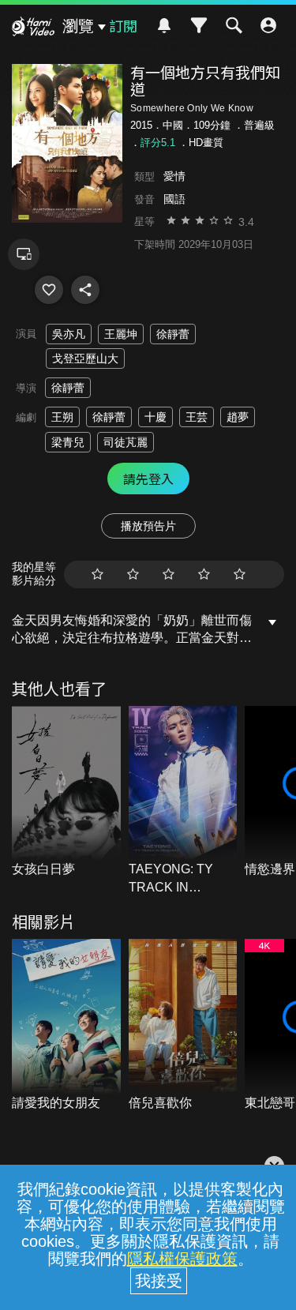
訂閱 (123, 25)
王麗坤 (120, 334)
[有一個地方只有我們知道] (49, 290)
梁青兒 (67, 442)
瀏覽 (78, 26)
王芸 (196, 417)
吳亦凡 (68, 334)
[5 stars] (239, 574)
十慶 (155, 417)
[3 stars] (168, 574)
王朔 (62, 417)
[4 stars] (204, 574)
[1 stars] (97, 574)
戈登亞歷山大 (85, 358)
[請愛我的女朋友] (66, 1025)
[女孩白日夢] (66, 792)
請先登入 (148, 478)
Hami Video (33, 28)
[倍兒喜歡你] (183, 1025)
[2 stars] (133, 574)
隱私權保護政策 (182, 1258)
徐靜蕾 (172, 334)
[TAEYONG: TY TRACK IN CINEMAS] (183, 801)
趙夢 (238, 417)
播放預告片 (148, 526)
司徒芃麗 (125, 442)
